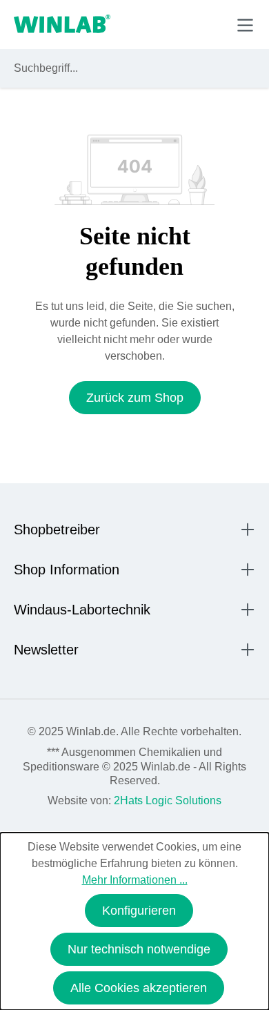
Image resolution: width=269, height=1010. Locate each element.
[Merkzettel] (181, 24)
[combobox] (122, 68)
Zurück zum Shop (134, 398)
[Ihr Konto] (149, 24)
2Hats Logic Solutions (167, 800)
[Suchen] (242, 68)
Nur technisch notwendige (139, 949)
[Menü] (245, 25)
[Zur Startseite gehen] (62, 25)
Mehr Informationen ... (135, 880)
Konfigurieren (139, 910)
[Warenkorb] (212, 24)
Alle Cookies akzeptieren (138, 988)
